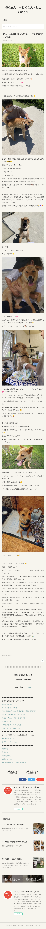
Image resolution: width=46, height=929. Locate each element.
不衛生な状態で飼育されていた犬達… (13, 846)
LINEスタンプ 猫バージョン (12, 728)
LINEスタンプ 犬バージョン (12, 725)
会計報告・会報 (7, 759)
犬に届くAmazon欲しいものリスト (13, 714)
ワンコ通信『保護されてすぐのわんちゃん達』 (17, 842)
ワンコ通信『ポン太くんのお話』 (13, 824)
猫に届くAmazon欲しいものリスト (13, 718)
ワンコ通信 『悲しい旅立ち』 (12, 859)
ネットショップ (7, 721)
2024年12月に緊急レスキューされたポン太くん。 (16, 829)
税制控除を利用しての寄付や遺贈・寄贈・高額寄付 (19, 711)
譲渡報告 (5, 749)
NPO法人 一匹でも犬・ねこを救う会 (23, 10)
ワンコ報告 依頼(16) (7, 655)
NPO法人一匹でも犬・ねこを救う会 (14, 762)
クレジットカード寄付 (9, 708)
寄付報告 (5, 752)
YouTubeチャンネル (8, 738)
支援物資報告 (6, 756)
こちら (29, 687)
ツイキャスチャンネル (9, 742)
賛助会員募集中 (7, 704)
